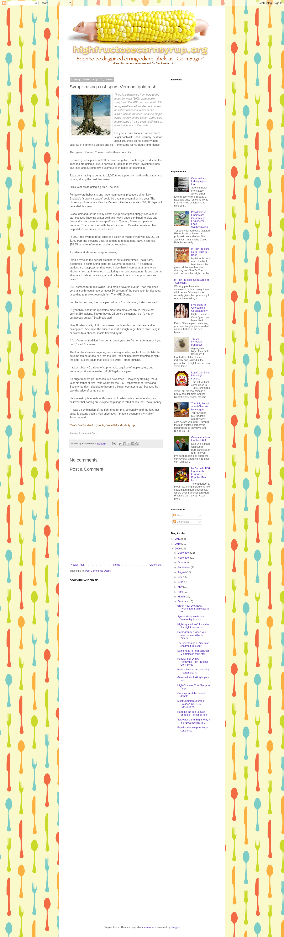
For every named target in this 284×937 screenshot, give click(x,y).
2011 (178, 538)
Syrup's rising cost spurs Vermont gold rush (191, 618)
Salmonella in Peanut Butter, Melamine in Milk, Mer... (193, 652)
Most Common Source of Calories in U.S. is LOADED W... (191, 703)
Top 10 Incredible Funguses (197, 341)
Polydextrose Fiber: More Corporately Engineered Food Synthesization (199, 220)
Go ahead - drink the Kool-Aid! (200, 439)
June (181, 582)
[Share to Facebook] (133, 444)
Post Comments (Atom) (98, 570)
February (183, 601)
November (184, 557)
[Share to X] (129, 444)
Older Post (155, 564)
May (180, 586)
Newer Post (77, 564)
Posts (179, 515)
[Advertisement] (149, 68)
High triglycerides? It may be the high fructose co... (193, 626)
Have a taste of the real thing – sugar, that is (193, 671)
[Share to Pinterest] (137, 444)
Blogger (175, 927)
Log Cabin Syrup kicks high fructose (200, 375)
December (184, 552)
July (180, 577)
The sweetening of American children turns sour (193, 645)
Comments (182, 521)
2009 (178, 548)
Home (116, 564)
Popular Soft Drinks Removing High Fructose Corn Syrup (193, 661)
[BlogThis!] (125, 444)
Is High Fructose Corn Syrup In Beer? (200, 251)
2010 (178, 543)
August (182, 572)
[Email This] (121, 444)
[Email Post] (114, 443)
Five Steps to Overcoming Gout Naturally (199, 307)
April (181, 591)
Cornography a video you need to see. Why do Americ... (191, 635)
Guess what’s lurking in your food (199, 181)
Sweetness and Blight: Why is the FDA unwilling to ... (194, 721)
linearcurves (149, 927)
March (181, 596)
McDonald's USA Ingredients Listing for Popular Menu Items (200, 474)
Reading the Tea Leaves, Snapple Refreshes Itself (192, 713)
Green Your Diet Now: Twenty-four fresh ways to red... (193, 608)
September (184, 567)
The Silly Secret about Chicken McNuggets (200, 406)
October (182, 562)
